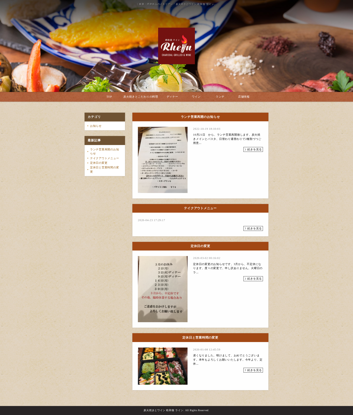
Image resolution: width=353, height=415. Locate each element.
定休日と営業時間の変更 (104, 169)
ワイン (196, 96)
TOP (109, 96)
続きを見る (254, 149)
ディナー (172, 96)
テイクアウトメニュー (104, 158)
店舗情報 (244, 96)
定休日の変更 (99, 162)
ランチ (220, 96)
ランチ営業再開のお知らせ (104, 151)
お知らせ (96, 125)
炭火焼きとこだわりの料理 (140, 96)
